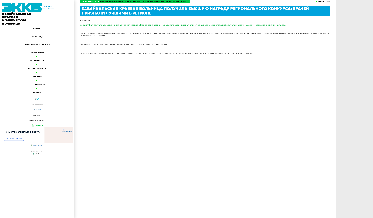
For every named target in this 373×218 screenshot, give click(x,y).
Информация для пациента (37, 45)
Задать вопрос (38, 104)
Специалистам (37, 61)
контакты (39, 125)
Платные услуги (37, 53)
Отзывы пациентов (37, 69)
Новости (37, 29)
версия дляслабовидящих (48, 7)
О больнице (37, 37)
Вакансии (37, 77)
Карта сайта (37, 92)
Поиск (38, 109)
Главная (84, 1)
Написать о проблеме (14, 138)
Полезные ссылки (37, 84)
